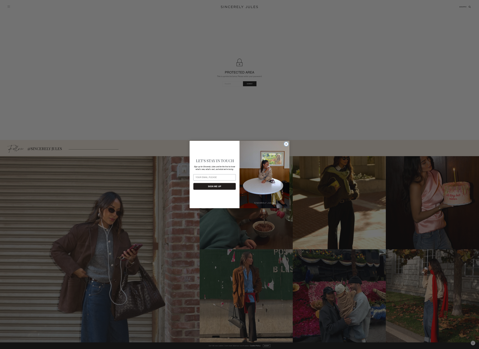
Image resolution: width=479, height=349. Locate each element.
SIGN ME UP (214, 186)
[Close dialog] (286, 144)
